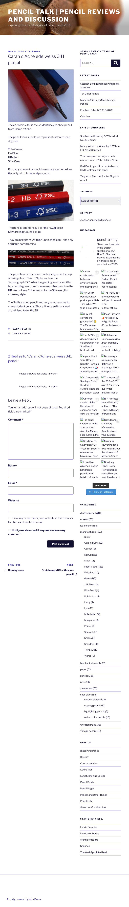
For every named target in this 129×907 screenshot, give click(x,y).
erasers (84, 519)
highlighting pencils (94, 711)
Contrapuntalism (89, 763)
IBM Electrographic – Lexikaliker (97, 166)
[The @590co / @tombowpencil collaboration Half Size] (90, 343)
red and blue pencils (94, 717)
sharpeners (86, 688)
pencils (84, 675)
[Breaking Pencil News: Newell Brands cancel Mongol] (111, 470)
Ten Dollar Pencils (89, 93)
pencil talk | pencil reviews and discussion (64, 15)
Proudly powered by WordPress (24, 899)
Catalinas (85, 116)
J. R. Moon (89, 584)
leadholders (86, 525)
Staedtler (89, 644)
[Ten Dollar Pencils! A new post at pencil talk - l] (90, 300)
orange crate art (89, 839)
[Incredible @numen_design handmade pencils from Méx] (90, 470)
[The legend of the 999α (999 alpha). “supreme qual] (111, 385)
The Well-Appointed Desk (94, 852)
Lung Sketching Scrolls (92, 775)
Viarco (87, 655)
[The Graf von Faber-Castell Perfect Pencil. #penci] (111, 279)
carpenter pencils (93, 699)
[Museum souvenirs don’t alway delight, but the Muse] (111, 449)
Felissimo (89, 572)
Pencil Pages (87, 788)
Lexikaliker (86, 769)
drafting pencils (88, 513)
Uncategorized (88, 724)
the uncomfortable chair (93, 807)
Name (12, 465)
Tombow (89, 649)
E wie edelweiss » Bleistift (43, 373)
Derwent (89, 554)
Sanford (88, 632)
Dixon (87, 560)
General (88, 578)
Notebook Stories (89, 833)
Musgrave (89, 620)
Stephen (34, 51)
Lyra (86, 608)
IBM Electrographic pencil (94, 169)
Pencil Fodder (87, 782)
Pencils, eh (86, 801)
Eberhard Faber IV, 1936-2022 (96, 110)
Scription (85, 845)
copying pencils (92, 705)
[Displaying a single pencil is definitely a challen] (111, 364)
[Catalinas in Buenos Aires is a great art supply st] (111, 343)
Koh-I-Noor (90, 596)
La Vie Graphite (88, 827)
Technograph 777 (19, 282)
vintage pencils (88, 730)
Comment (15, 419)
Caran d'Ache (22, 329)
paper (83, 669)
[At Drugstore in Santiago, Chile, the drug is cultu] (90, 385)
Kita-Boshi (90, 590)
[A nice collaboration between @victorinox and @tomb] (90, 279)
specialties (86, 694)
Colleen (88, 548)
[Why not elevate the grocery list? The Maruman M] (90, 322)
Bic (86, 536)
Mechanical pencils (90, 663)
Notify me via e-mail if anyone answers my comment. (36, 532)
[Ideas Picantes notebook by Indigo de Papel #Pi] (111, 322)
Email (12, 483)
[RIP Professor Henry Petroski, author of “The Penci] (111, 406)
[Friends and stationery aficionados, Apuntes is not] (111, 428)
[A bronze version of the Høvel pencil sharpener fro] (90, 406)
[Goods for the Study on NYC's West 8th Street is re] (90, 449)
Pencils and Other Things (93, 794)
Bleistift (84, 756)
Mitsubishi (89, 614)
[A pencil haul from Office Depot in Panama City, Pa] (90, 364)
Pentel (87, 626)
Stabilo (88, 637)
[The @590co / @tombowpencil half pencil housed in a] (111, 300)
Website (13, 500)
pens (82, 682)
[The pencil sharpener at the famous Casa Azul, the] (90, 428)
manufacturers (88, 531)
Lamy (87, 602)
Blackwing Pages (89, 750)
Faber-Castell (91, 566)
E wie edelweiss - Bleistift (43, 386)
